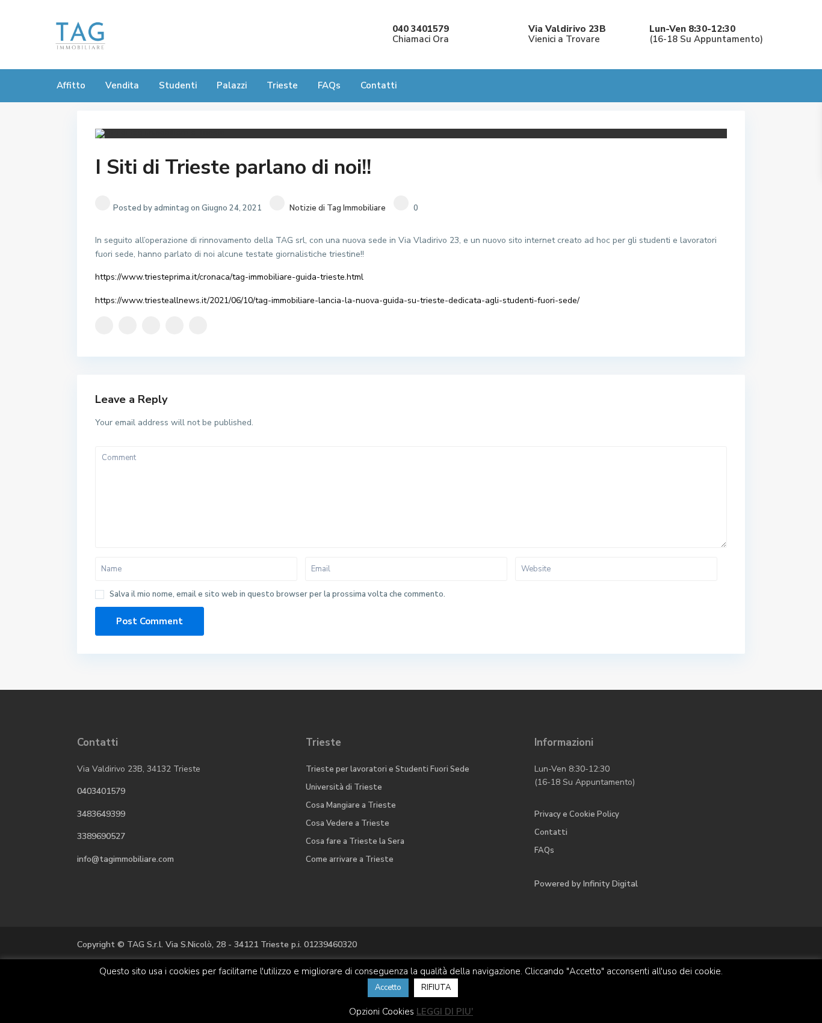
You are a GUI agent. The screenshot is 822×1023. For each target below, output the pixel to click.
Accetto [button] (388, 987)
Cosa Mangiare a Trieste (351, 805)
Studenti (178, 85)
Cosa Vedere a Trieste (347, 823)
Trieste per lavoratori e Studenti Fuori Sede (387, 769)
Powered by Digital (586, 883)
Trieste (282, 85)
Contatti (378, 85)
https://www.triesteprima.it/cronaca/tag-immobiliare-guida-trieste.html (229, 277)
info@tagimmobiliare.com (125, 859)
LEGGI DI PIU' (444, 1011)
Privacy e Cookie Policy (576, 814)
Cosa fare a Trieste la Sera (355, 841)
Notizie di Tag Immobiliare (337, 208)
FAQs (329, 85)
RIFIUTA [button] (436, 987)
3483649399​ (101, 814)
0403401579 (101, 791)
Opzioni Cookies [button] (381, 1012)
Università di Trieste (344, 787)
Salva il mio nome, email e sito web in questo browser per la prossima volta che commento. (277, 594)
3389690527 (101, 836)
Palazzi (232, 85)
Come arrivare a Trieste (350, 859)
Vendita (122, 85)
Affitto (71, 85)
